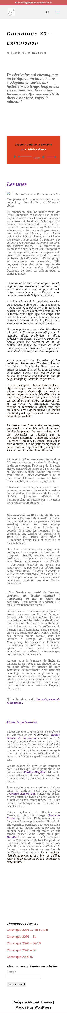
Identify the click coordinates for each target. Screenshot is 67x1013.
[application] (33, 157)
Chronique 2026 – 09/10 (24, 943)
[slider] (50, 157)
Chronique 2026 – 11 (21, 936)
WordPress (43, 1007)
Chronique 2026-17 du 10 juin (27, 929)
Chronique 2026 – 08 (21, 950)
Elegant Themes (40, 1002)
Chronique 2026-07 (20, 957)
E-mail (11, 971)
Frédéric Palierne (20, 53)
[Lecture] (14, 156)
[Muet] (43, 157)
